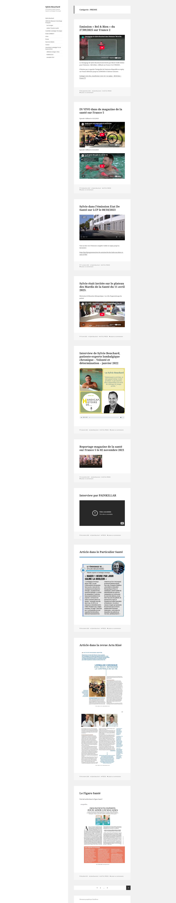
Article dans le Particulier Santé (101, 552)
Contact (47, 44)
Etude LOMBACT (49, 33)
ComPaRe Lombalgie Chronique (53, 31)
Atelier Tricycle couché (53, 28)
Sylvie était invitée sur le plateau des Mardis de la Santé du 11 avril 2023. (102, 287)
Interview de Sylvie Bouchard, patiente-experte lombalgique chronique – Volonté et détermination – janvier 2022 (99, 358)
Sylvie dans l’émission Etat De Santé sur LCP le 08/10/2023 (99, 208)
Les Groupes (50, 25)
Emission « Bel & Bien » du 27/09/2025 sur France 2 (97, 28)
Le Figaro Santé (89, 793)
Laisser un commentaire (87, 92)
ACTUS (105, 91)
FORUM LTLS (50, 54)
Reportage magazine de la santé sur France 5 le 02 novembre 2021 (101, 448)
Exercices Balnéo (49, 42)
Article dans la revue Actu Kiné (100, 645)
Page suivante (128, 888)
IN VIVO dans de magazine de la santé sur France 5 (100, 110)
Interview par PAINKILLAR (97, 495)
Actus (46, 36)
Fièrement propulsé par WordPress (88, 899)
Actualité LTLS (50, 57)
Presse (47, 39)
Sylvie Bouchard (52, 7)
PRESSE (109, 91)
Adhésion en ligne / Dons (53, 52)
